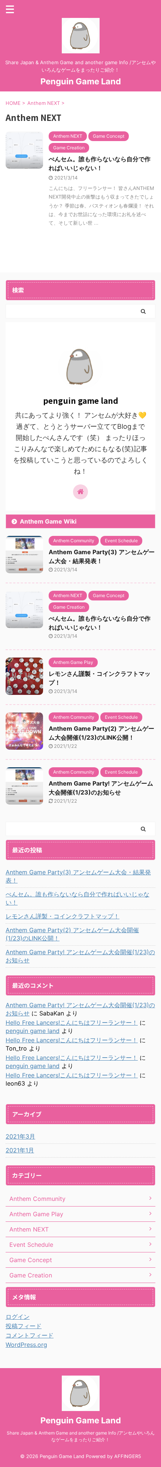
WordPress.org (26, 1344)
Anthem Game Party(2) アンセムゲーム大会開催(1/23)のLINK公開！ (72, 934)
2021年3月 (20, 1136)
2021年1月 (20, 1150)
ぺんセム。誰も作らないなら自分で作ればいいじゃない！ (77, 898)
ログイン (18, 1316)
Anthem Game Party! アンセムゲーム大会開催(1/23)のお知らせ (80, 956)
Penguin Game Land (80, 81)
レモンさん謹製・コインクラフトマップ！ (62, 916)
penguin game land (33, 1030)
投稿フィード (24, 1326)
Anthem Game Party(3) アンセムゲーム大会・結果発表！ (78, 876)
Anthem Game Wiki (48, 521)
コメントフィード (30, 1335)
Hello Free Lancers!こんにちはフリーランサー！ (72, 1022)
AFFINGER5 (127, 1456)
